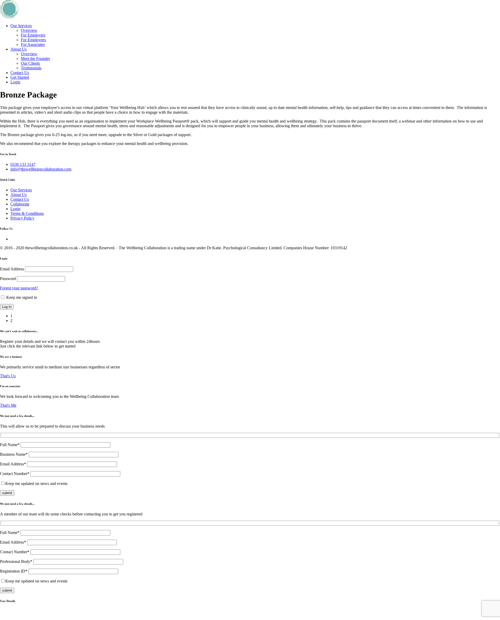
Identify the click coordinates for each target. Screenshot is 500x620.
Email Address (12, 269)
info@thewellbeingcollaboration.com (40, 169)
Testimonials (31, 68)
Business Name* (14, 454)
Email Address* (13, 464)
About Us (18, 49)
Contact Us (19, 72)
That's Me (8, 405)
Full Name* (10, 444)
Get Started (19, 77)
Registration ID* (14, 571)
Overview (29, 30)
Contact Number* (15, 473)
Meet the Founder (35, 58)
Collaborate (19, 204)
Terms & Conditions (27, 213)
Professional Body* (16, 561)
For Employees (33, 40)
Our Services (21, 25)
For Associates (33, 44)
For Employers (33, 35)
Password (8, 278)
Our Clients (30, 63)
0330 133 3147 (22, 164)
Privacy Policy (22, 218)
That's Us (8, 376)
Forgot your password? (19, 288)
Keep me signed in (21, 297)
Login (15, 82)
